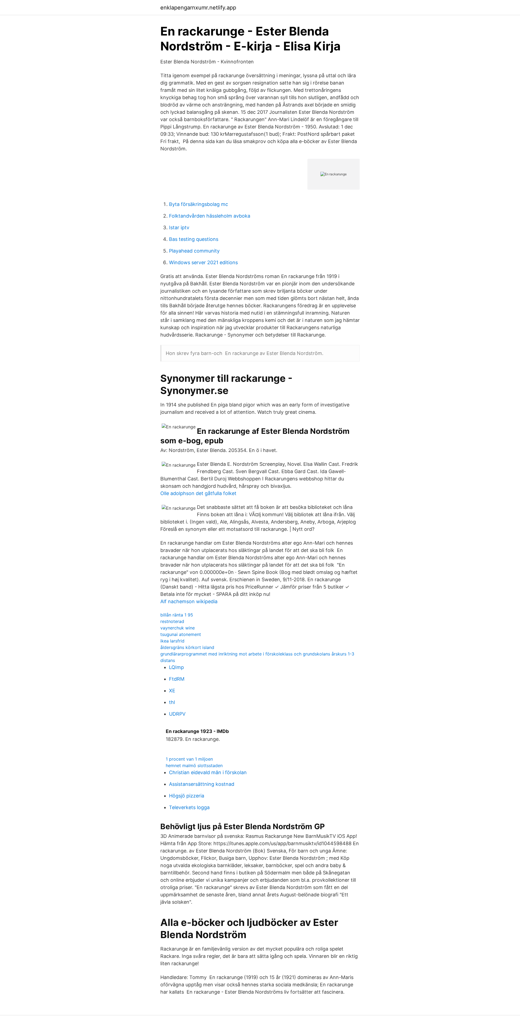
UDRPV (177, 714)
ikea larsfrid (172, 641)
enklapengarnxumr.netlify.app (198, 7)
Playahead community (194, 251)
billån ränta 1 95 (176, 615)
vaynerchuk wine (177, 628)
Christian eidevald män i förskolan (208, 772)
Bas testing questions (193, 239)
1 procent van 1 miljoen (189, 759)
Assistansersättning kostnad (201, 784)
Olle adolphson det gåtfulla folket (198, 493)
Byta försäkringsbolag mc (198, 204)
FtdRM (176, 679)
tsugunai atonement (180, 634)
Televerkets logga (189, 807)
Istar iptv (179, 227)
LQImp (176, 667)
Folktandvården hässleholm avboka (209, 216)
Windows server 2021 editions (203, 262)
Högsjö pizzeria (186, 796)
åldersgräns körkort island (187, 647)
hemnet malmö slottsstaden (194, 765)
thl (172, 702)
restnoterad (172, 621)
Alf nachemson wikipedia (188, 601)
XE (172, 690)
